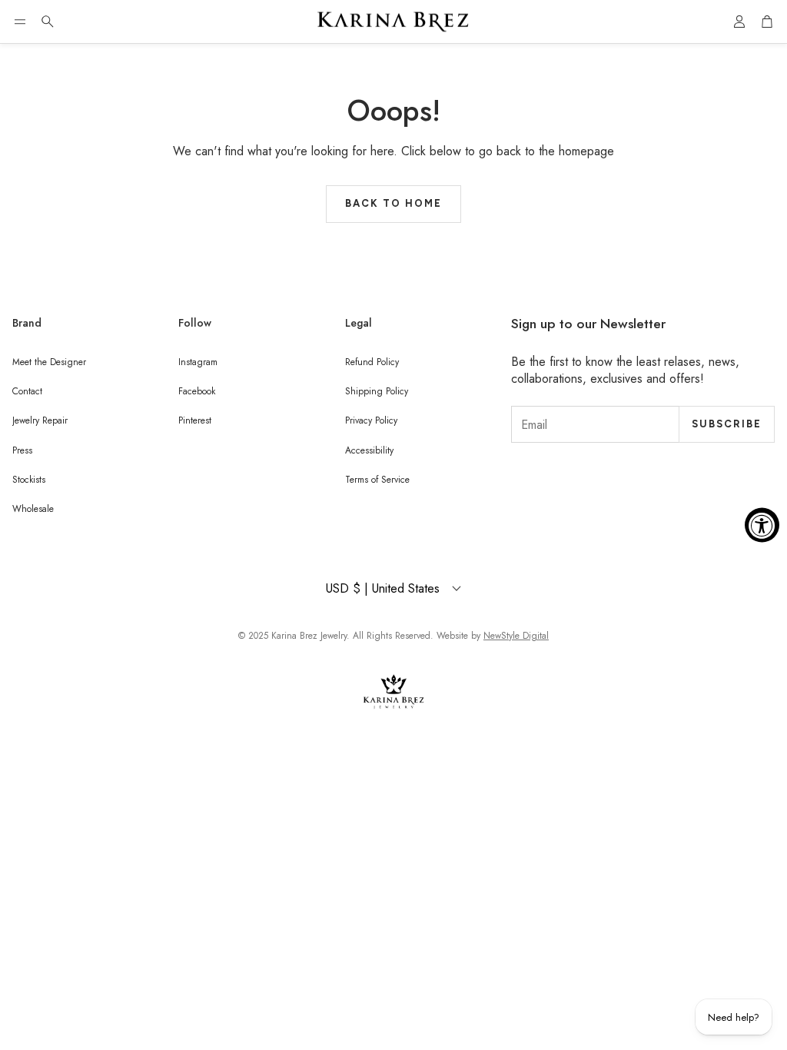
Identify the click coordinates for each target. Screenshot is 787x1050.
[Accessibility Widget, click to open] (762, 525)
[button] (20, 21)
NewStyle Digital (516, 636)
